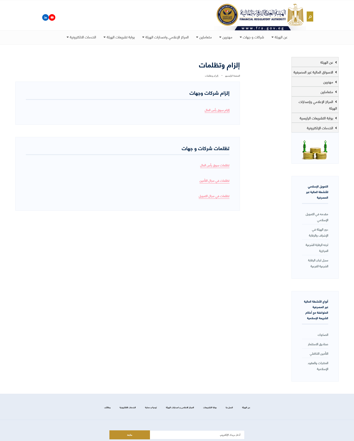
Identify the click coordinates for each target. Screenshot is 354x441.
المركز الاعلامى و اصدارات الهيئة (180, 407)
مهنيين (226, 36)
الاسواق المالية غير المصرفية (314, 72)
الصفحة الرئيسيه (232, 75)
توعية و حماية (151, 407)
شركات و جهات (253, 36)
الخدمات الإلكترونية (320, 127)
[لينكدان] (45, 17)
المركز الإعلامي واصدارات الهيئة (166, 36)
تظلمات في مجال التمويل (214, 196)
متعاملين (205, 36)
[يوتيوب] (52, 17)
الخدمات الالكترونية (82, 36)
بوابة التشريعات (210, 407)
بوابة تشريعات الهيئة (120, 36)
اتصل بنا (229, 407)
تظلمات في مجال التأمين (214, 180)
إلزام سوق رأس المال (217, 110)
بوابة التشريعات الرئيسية (317, 117)
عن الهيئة (280, 36)
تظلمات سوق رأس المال (214, 165)
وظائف (107, 407)
